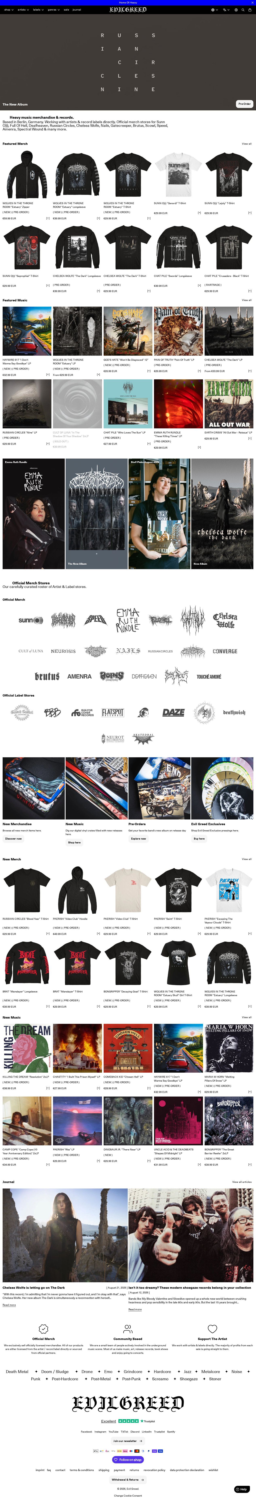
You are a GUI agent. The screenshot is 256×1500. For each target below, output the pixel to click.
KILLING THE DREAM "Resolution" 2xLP (26, 1077)
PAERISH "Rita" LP (63, 1149)
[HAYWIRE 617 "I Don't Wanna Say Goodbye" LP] (27, 331)
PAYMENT (119, 1470)
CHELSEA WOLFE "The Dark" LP (223, 360)
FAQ (49, 1470)
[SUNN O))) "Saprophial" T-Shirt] (27, 247)
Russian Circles (62, 125)
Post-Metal (102, 1378)
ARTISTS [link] (21, 10)
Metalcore (212, 1371)
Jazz (188, 1371)
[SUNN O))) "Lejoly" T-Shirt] (229, 174)
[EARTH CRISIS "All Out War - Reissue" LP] (229, 403)
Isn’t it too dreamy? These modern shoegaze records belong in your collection (190, 1288)
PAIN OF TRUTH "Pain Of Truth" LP (174, 360)
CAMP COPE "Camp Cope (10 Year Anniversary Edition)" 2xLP (21, 1151)
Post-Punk (133, 1378)
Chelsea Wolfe (87, 125)
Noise (238, 1371)
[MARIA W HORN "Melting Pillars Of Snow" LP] (229, 1048)
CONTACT (60, 1470)
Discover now (13, 838)
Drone (89, 1371)
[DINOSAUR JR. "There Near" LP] (128, 1121)
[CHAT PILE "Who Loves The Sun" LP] (128, 403)
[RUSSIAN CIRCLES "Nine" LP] (27, 403)
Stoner (216, 1378)
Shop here (74, 842)
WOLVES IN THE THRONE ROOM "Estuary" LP (68, 361)
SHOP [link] (7, 10)
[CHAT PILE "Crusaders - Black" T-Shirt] (229, 247)
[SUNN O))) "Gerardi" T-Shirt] (178, 174)
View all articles (242, 1182)
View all (247, 143)
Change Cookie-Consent (128, 1495)
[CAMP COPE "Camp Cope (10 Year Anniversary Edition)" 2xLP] (27, 1121)
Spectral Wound (30, 129)
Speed (162, 125)
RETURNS (134, 1470)
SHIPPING (104, 1470)
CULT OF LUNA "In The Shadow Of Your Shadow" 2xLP (71, 434)
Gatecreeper (121, 125)
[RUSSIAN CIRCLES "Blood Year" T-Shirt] (27, 890)
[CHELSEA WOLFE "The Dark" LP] (229, 331)
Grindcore (135, 1371)
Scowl (150, 125)
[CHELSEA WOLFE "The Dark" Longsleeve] (77, 247)
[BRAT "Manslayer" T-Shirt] (77, 962)
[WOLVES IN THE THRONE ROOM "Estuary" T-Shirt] (128, 174)
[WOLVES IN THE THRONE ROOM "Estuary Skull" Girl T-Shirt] (178, 962)
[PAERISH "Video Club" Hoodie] (77, 890)
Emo (110, 1371)
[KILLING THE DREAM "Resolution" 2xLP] (27, 1048)
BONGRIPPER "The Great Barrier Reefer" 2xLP (219, 1151)
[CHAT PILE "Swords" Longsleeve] (178, 247)
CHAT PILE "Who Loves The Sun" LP (125, 432)
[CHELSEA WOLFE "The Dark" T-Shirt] (128, 247)
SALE (66, 9)
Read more (9, 1305)
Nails (105, 125)
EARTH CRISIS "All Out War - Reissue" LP (228, 432)
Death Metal (19, 1371)
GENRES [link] (52, 10)
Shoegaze (190, 1378)
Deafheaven (38, 125)
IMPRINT (40, 1470)
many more (56, 129)
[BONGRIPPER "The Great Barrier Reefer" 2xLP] (229, 1121)
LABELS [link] (36, 10)
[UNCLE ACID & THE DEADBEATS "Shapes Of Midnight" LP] (178, 1121)
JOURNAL (77, 9)
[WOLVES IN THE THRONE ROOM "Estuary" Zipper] (27, 174)
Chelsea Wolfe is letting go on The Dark (34, 1288)
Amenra (9, 129)
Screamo (162, 1378)
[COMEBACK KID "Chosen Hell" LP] (128, 1048)
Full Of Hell (18, 125)
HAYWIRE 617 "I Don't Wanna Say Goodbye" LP (17, 361)
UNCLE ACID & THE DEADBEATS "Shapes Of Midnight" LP (173, 1151)
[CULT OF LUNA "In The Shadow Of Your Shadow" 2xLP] (77, 403)
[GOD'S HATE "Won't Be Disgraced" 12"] (128, 331)
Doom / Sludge (57, 1371)
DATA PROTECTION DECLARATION (187, 1470)
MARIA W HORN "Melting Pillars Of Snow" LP (219, 1078)
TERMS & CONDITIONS (82, 1470)
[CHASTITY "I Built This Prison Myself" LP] (77, 1048)
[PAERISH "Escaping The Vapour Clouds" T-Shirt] (229, 890)
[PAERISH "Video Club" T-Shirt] (128, 890)
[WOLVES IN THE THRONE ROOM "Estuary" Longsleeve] (77, 174)
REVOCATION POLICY (154, 1470)
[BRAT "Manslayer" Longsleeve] (27, 962)
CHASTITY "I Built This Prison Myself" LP (76, 1077)
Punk (37, 1378)
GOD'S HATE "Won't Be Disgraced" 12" (126, 360)
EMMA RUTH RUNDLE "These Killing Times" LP (168, 434)
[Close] (252, 2)
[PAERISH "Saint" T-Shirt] (178, 890)
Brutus (138, 125)
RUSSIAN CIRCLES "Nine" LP (20, 432)
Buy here (199, 838)
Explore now (138, 838)
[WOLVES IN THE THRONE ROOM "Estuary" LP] (77, 331)
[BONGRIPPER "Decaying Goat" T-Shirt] (128, 962)
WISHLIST (213, 1470)
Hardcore (164, 1371)
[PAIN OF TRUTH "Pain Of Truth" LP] (178, 331)
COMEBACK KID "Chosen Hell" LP (123, 1077)
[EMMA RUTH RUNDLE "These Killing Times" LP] (178, 403)
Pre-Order (245, 104)
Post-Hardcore (67, 1378)
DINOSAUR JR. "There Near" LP (122, 1149)
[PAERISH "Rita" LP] (77, 1121)
